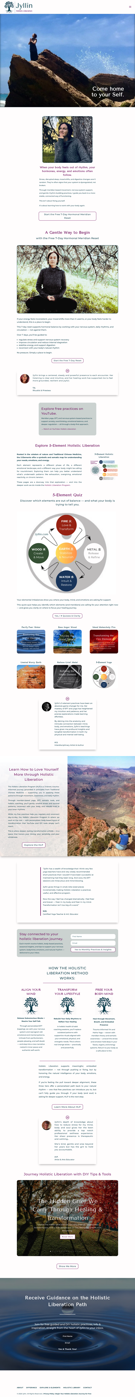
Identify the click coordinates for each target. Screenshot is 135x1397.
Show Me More (67, 1266)
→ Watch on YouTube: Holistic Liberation (58, 429)
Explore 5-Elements (50, 1388)
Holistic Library (71, 1388)
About (20, 1388)
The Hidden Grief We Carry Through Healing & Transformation (67, 1209)
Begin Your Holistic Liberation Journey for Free (73, 1394)
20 (84, 1251)
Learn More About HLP (67, 1107)
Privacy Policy (49, 1394)
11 (68, 1251)
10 (66, 1251)
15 (75, 1251)
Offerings (31, 1388)
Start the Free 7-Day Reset (67, 360)
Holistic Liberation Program (57, 485)
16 (77, 1251)
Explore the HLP (33, 845)
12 (70, 1251)
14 (73, 1251)
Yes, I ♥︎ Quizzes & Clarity (67, 616)
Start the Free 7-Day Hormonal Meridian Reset (67, 216)
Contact (87, 1388)
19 (82, 1251)
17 (79, 1251)
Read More (67, 1237)
